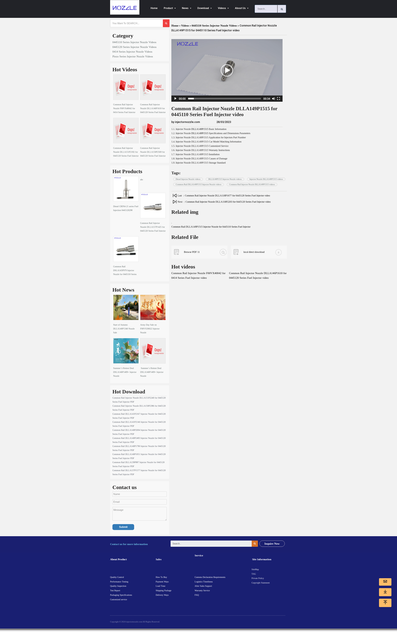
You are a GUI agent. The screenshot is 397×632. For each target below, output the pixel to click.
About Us (240, 8)
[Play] (175, 98)
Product (168, 8)
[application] (227, 70)
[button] (227, 70)
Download (203, 8)
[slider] (224, 98)
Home (154, 8)
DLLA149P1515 (199, 129)
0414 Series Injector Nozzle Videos (132, 51)
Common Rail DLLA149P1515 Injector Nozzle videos (198, 184)
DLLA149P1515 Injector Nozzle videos (225, 179)
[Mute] (273, 98)
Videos (222, 8)
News (185, 8)
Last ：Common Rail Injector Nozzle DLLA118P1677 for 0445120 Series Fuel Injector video (224, 195)
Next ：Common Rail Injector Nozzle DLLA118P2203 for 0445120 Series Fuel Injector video (224, 201)
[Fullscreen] (278, 98)
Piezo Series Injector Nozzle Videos (132, 56)
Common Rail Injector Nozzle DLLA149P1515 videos (252, 184)
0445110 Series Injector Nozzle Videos (134, 42)
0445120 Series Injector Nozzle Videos (134, 47)
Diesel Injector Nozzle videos (188, 179)
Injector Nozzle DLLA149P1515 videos (266, 179)
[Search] (282, 9)
